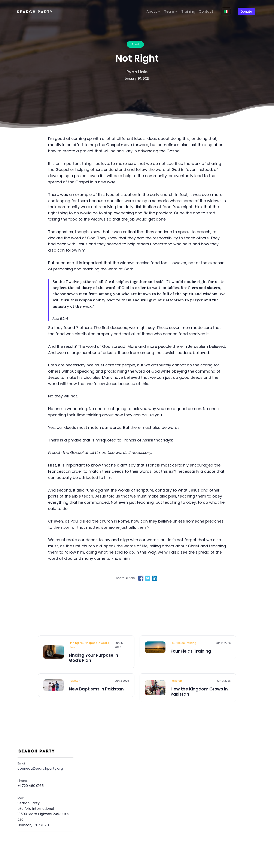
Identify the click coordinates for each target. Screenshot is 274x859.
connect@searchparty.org (40, 768)
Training (188, 11)
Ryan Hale (137, 72)
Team (169, 11)
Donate (246, 11)
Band (135, 44)
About (151, 11)
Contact (206, 11)
